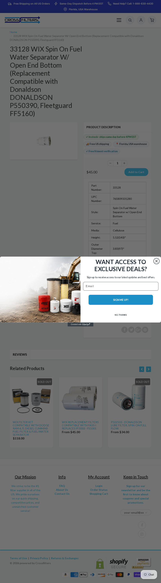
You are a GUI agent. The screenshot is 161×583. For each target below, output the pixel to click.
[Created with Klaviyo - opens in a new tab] (80, 324)
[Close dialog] (156, 261)
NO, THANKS (121, 315)
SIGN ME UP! (120, 299)
